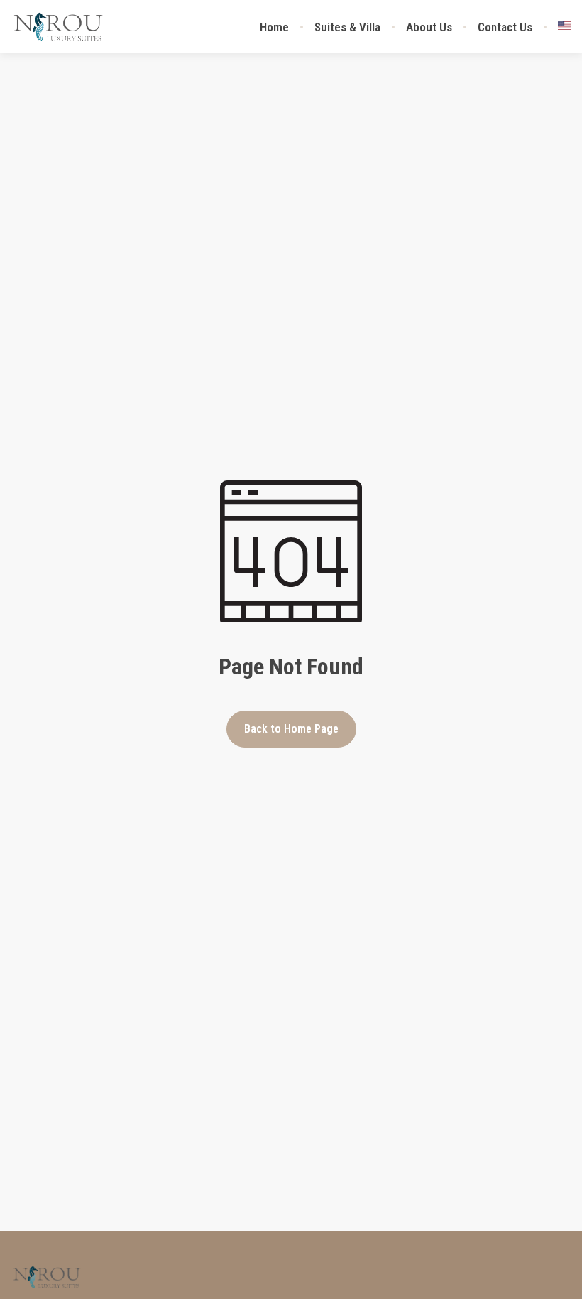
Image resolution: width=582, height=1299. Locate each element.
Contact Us (505, 27)
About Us (429, 27)
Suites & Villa (347, 27)
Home (274, 27)
